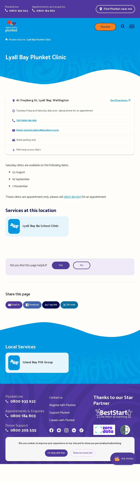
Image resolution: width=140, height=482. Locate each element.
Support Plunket (59, 412)
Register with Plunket (62, 405)
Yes (61, 265)
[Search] (122, 26)
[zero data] (104, 430)
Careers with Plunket (62, 420)
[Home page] (11, 27)
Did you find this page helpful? (28, 265)
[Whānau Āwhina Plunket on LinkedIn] (74, 430)
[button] (16, 9)
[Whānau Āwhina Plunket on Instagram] (66, 430)
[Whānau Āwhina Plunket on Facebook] (51, 430)
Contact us (56, 397)
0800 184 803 (72, 197)
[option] (61, 265)
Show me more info (83, 453)
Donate (105, 26)
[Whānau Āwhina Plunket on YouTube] (59, 430)
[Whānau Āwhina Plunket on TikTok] (81, 430)
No (81, 265)
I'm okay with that (56, 453)
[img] (114, 413)
